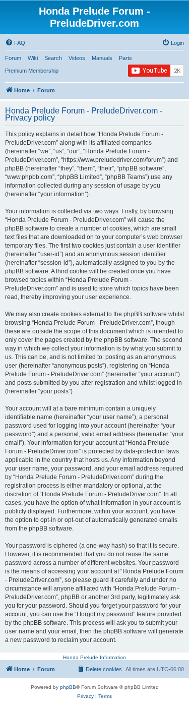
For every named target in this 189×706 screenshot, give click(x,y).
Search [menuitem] (53, 58)
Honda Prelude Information (94, 657)
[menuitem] (15, 43)
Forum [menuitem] (13, 58)
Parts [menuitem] (125, 58)
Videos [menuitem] (77, 58)
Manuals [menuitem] (102, 58)
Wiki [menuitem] (33, 58)
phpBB (68, 687)
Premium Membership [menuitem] (31, 71)
